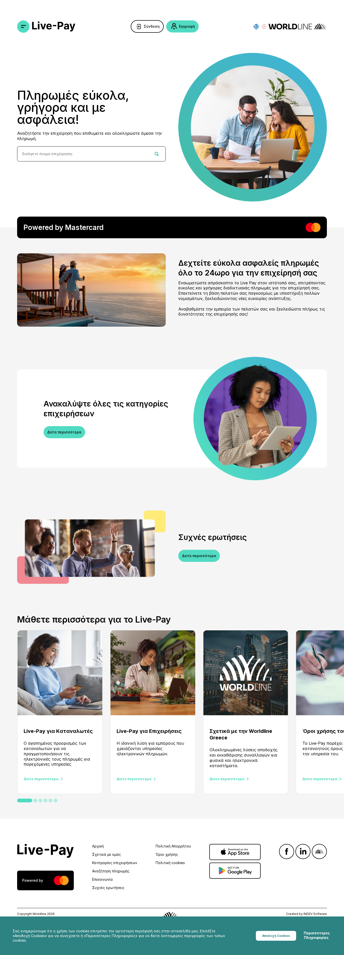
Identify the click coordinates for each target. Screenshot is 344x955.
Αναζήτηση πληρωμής (110, 871)
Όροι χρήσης (167, 854)
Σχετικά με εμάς (106, 854)
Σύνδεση (152, 26)
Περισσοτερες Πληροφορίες (317, 935)
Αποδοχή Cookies (276, 936)
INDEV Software (315, 914)
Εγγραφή (187, 26)
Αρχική (98, 846)
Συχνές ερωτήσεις (108, 887)
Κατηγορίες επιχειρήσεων (114, 863)
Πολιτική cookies (170, 863)
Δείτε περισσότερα (64, 432)
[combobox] (91, 153)
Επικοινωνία (102, 879)
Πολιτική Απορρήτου (173, 846)
